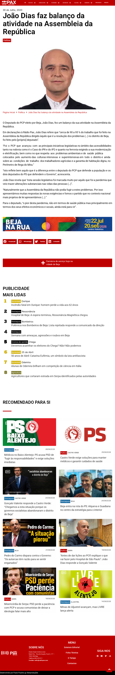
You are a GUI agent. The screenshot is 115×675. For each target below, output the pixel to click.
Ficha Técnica (72, 653)
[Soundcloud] (109, 656)
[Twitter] (105, 656)
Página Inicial (9, 112)
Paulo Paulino (18, 673)
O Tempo (72, 658)
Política (7, 40)
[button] (10, 241)
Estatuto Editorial (72, 647)
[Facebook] (97, 656)
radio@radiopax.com (41, 660)
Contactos (71, 663)
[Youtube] (101, 656)
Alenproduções (32, 673)
